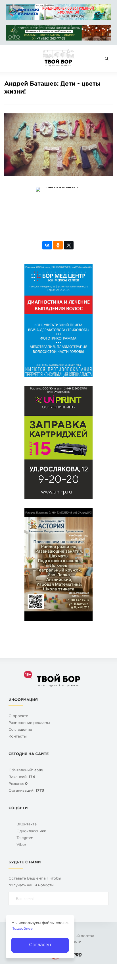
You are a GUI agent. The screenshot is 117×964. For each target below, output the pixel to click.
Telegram (24, 838)
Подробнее (22, 929)
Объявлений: (26, 770)
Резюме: (18, 784)
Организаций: (26, 791)
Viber (21, 845)
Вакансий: (22, 777)
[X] (69, 245)
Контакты (18, 736)
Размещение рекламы (29, 723)
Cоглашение (20, 730)
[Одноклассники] (58, 245)
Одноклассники (31, 831)
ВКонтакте (26, 824)
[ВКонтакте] (47, 245)
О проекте (18, 716)
